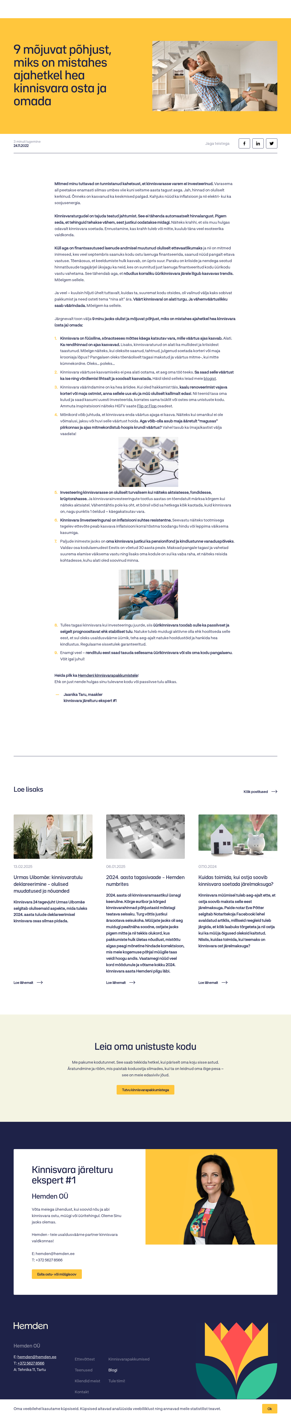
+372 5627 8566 (31, 1363)
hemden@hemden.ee (37, 1356)
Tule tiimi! (116, 1380)
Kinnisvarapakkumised (123, 1359)
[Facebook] (244, 143)
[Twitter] (271, 143)
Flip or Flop (147, 405)
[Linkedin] (258, 143)
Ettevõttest (85, 1359)
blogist (210, 378)
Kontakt (82, 1391)
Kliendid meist (87, 1380)
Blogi (112, 1370)
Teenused (84, 1370)
